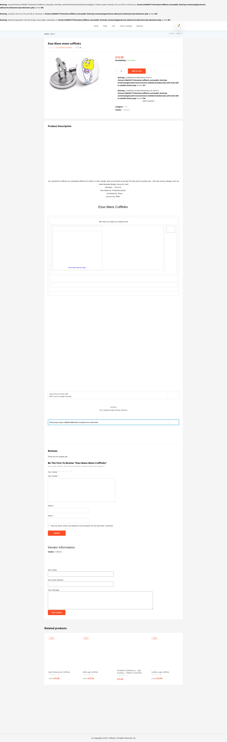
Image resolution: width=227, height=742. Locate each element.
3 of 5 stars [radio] (66, 472)
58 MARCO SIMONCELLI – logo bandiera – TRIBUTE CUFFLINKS (129, 671)
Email (51, 516)
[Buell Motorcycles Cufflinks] (62, 654)
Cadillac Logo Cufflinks (160, 672)
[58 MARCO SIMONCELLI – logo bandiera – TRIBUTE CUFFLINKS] (130, 653)
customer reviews (64, 47)
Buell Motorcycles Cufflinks (59, 672)
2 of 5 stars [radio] (63, 472)
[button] (178, 26)
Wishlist (140, 26)
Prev (172, 33)
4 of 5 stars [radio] (69, 472)
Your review (53, 476)
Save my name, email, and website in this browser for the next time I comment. (82, 526)
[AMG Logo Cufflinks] (96, 654)
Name (51, 506)
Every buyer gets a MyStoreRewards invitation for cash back (73, 422)
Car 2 (53, 34)
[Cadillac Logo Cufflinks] (165, 654)
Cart (113, 26)
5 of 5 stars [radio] (72, 472)
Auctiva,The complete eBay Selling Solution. (113, 408)
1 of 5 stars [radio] (60, 472)
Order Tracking (126, 26)
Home (96, 26)
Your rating (53, 472)
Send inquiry (56, 612)
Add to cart (137, 71)
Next (179, 33)
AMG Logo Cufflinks (90, 672)
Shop (105, 26)
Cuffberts (126, 110)
